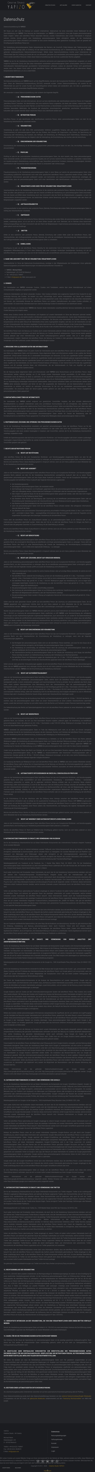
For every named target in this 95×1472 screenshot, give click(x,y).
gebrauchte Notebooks (37, 1398)
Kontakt (88, 5)
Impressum (55, 1447)
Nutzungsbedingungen (58, 1435)
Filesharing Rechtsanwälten (72, 1398)
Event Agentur (76, 5)
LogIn (53, 1451)
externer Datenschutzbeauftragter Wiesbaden (76, 1396)
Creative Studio (50, 5)
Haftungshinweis (56, 1439)
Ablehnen (18, 1467)
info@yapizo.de (16, 277)
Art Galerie (63, 5)
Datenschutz (55, 1432)
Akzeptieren (6, 1467)
